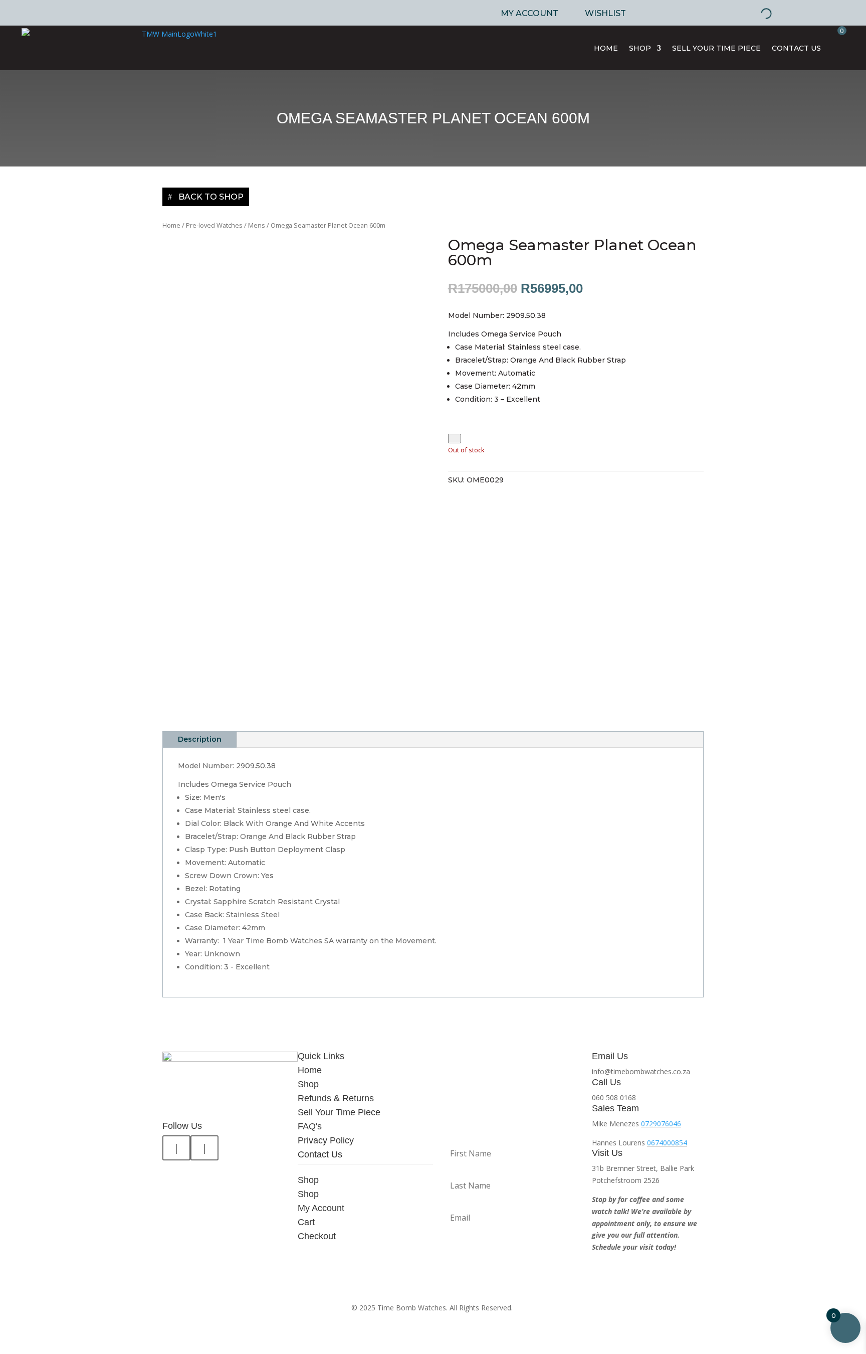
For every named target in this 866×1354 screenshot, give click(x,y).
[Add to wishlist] (454, 438)
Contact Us (796, 48)
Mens (256, 225)
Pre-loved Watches (214, 225)
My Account (529, 13)
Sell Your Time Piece (716, 48)
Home (606, 48)
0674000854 (667, 1142)
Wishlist (605, 13)
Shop (640, 48)
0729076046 (661, 1123)
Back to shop (211, 197)
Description (200, 739)
